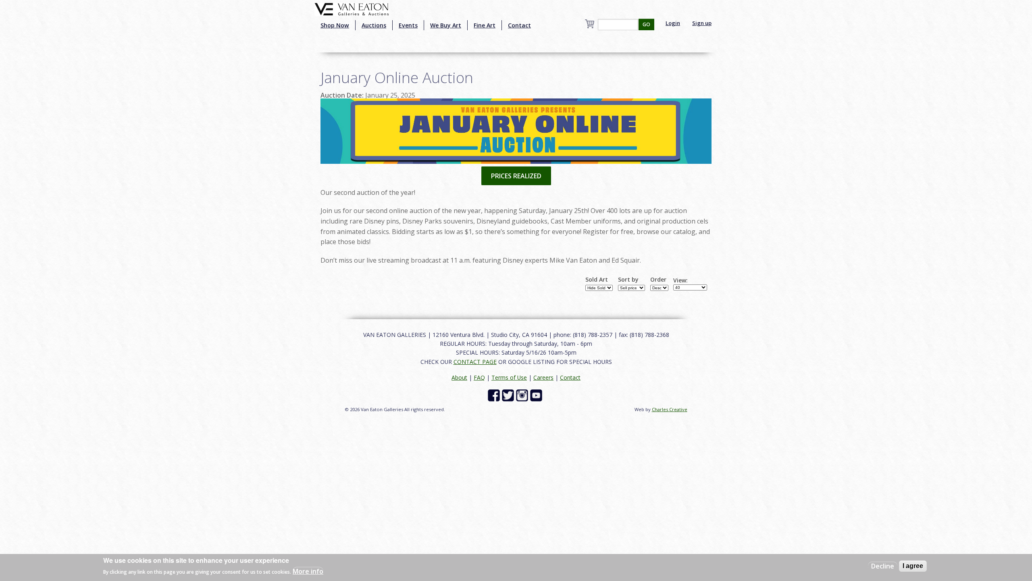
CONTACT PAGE (475, 362)
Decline (882, 566)
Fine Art (484, 25)
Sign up (702, 23)
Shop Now (334, 25)
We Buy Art (445, 25)
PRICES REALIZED (516, 175)
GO (646, 24)
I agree (913, 565)
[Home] (351, 8)
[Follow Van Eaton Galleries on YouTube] (537, 395)
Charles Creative (669, 409)
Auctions (374, 25)
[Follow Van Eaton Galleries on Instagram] (523, 395)
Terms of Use (509, 377)
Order (658, 279)
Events (408, 25)
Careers (543, 377)
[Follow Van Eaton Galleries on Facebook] (495, 395)
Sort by (628, 279)
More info (308, 571)
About (459, 377)
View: (680, 280)
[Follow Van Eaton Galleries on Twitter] (509, 395)
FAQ (479, 377)
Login (673, 23)
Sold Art (596, 279)
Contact (519, 25)
